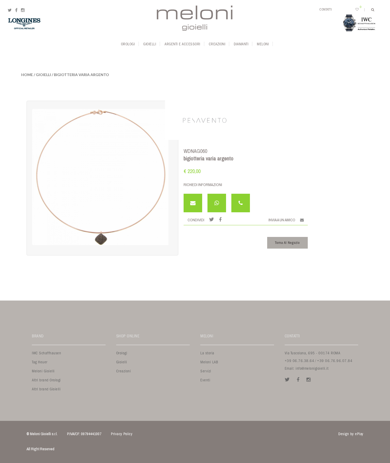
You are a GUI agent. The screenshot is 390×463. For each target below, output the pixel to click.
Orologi (128, 44)
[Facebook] (16, 10)
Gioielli (149, 44)
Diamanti (241, 44)
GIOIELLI (43, 74)
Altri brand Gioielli (46, 389)
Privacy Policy (121, 434)
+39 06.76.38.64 (299, 361)
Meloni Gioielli (43, 371)
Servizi (205, 371)
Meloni (263, 44)
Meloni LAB (209, 362)
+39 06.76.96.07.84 (334, 361)
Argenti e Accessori (182, 44)
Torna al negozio (287, 243)
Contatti (325, 9)
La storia (207, 353)
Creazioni (217, 44)
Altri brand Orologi (46, 380)
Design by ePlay (350, 434)
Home (27, 74)
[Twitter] (10, 10)
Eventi (205, 380)
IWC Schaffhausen (46, 353)
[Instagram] (23, 10)
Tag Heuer (39, 362)
